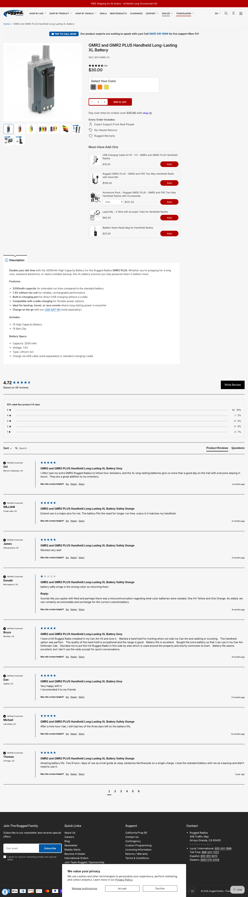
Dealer (166, 13)
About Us (69, 832)
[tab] (217, 448)
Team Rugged (183, 13)
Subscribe (50, 848)
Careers (69, 837)
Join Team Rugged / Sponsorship (84, 862)
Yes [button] (67, 484)
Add (169, 164)
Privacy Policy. (124, 879)
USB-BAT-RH (53, 309)
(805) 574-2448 (209, 859)
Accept (122, 888)
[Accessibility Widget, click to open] (5, 892)
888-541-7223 (210, 852)
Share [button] (81, 484)
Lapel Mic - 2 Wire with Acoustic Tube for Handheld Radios (135, 211)
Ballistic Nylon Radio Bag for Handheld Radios (128, 227)
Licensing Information (138, 849)
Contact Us (132, 837)
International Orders (76, 858)
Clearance (136, 13)
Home (6, 23)
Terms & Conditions (137, 858)
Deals (103, 13)
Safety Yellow (106, 87)
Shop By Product (59, 13)
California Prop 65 (136, 832)
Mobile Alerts (72, 849)
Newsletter (71, 845)
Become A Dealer (74, 853)
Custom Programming (138, 845)
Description (16, 260)
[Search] (226, 13)
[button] (134, 66)
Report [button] (74, 484)
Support (151, 13)
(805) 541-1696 (158, 33)
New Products (118, 13)
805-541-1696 (223, 848)
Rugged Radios (216, 891)
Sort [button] (6, 448)
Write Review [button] (233, 384)
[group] (21, 383)
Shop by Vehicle (84, 13)
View (95, 163)
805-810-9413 (209, 856)
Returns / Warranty (136, 853)
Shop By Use (36, 13)
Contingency (133, 841)
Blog (67, 841)
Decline (160, 888)
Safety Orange (99, 87)
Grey (93, 87)
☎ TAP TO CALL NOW (63, 33)
